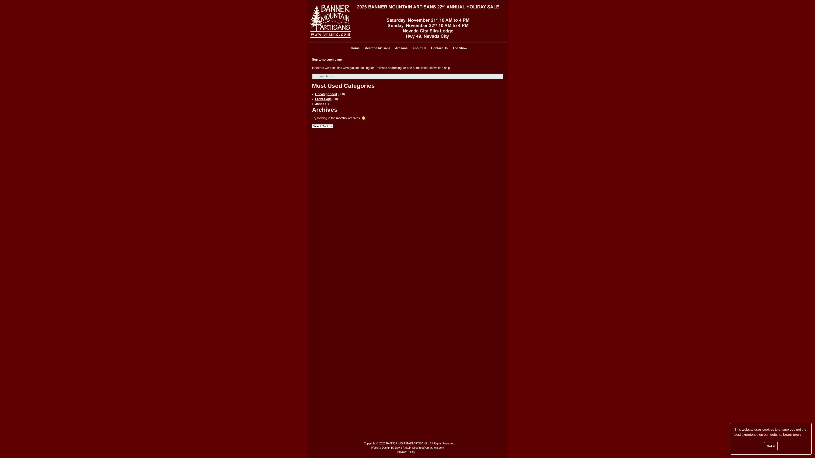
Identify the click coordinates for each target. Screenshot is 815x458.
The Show (459, 48)
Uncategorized (326, 94)
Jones (319, 104)
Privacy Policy (406, 451)
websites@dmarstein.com (428, 447)
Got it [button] (771, 446)
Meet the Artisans (377, 48)
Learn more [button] (792, 434)
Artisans (401, 48)
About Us (419, 48)
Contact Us (439, 48)
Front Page (323, 99)
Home (355, 48)
